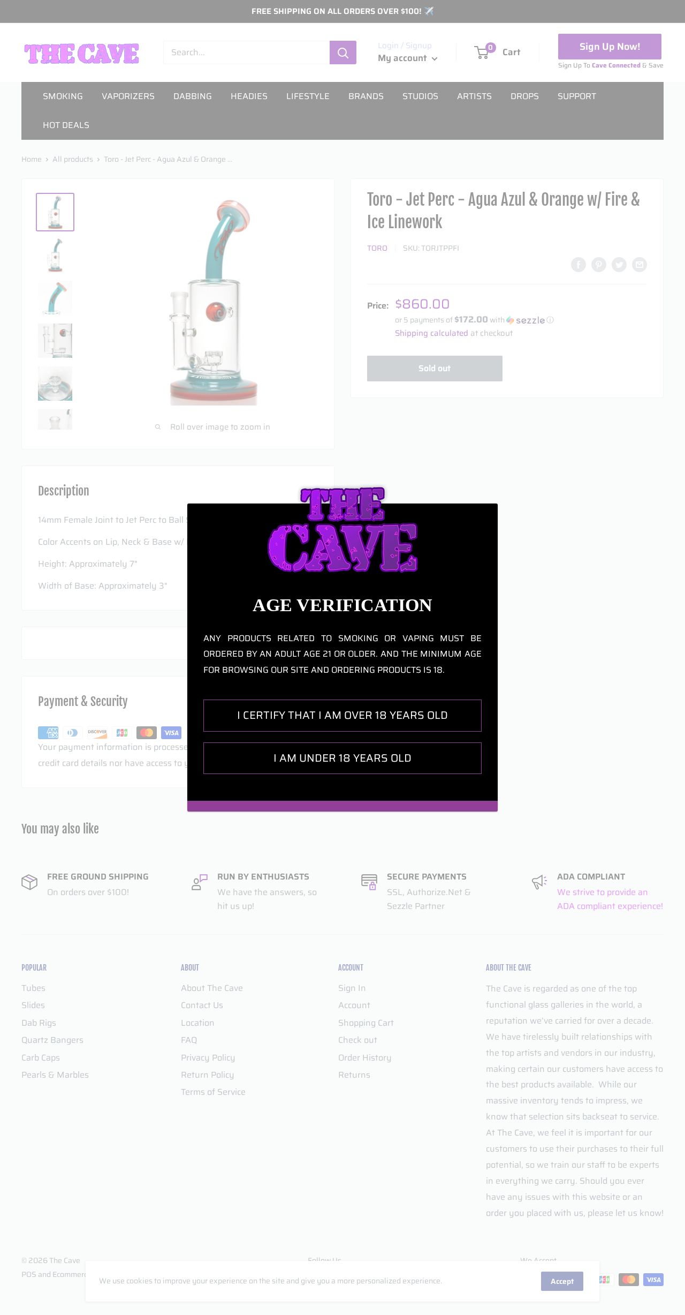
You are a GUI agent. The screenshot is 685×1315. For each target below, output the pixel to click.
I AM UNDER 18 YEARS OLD (342, 758)
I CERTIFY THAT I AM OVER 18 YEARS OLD (342, 715)
